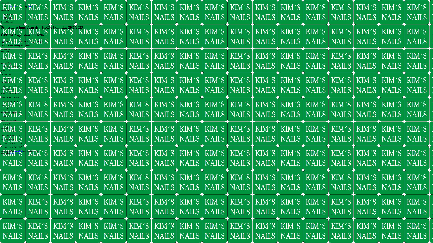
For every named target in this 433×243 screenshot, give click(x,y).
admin (30, 7)
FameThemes (15, 153)
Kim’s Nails (5, 3)
